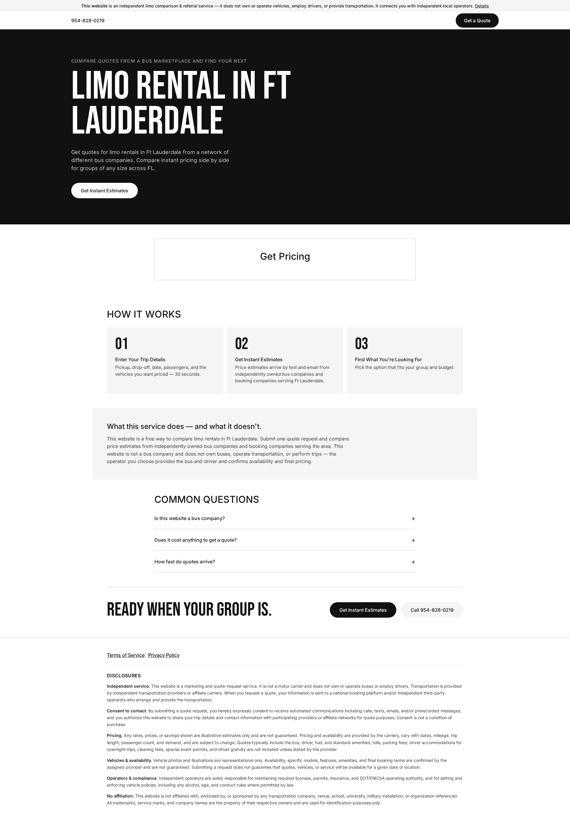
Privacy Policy (164, 655)
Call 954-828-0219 (432, 610)
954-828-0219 (87, 20)
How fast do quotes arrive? (285, 561)
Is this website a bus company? (285, 518)
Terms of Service (126, 655)
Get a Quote (477, 20)
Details (482, 5)
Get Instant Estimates (104, 191)
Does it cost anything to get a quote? (285, 540)
